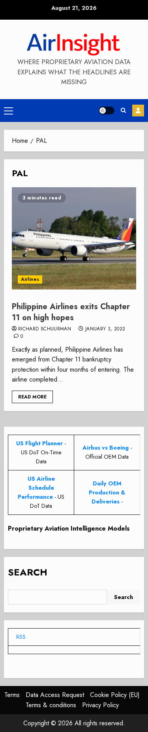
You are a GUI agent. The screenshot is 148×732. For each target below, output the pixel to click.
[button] (8, 110)
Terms (12, 694)
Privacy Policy (100, 705)
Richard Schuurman (44, 329)
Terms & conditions (51, 705)
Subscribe (138, 110)
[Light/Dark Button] (106, 110)
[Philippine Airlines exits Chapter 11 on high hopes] (74, 238)
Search (27, 572)
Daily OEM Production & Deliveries (107, 492)
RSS (21, 637)
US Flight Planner (39, 443)
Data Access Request (55, 694)
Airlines (30, 279)
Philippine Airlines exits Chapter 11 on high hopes (71, 312)
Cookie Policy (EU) (115, 694)
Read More (32, 396)
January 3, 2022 (105, 329)
